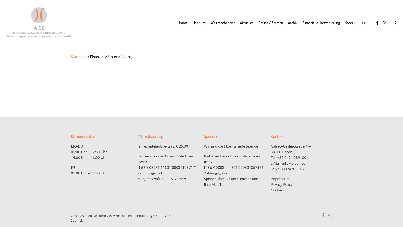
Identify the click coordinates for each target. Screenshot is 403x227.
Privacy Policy (282, 184)
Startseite (79, 56)
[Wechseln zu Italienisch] (363, 23)
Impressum (280, 178)
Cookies (277, 190)
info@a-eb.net (293, 163)
